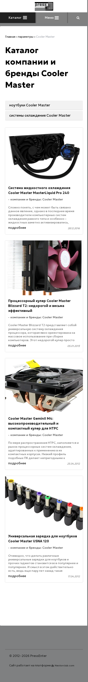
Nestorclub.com (64, 665)
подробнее (17, 228)
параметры (25, 36)
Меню (50, 18)
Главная (10, 36)
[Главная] (44, 6)
